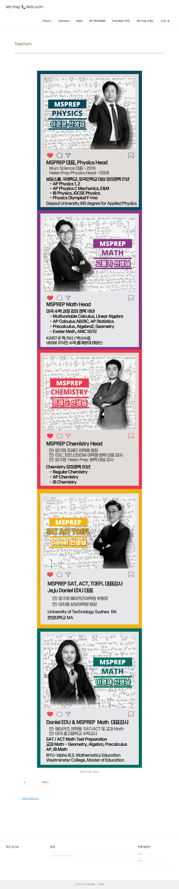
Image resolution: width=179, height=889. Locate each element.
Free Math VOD (121, 21)
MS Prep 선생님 (145, 21)
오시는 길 (165, 21)
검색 (125, 855)
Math (80, 21)
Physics (47, 21)
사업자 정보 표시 (30, 798)
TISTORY (90, 884)
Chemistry (64, 21)
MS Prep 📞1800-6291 (25, 7)
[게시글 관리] (33, 782)
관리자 (101, 884)
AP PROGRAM (97, 21)
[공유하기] (28, 782)
